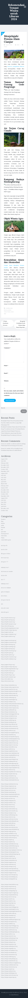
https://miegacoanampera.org (8, 813)
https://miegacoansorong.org (8, 858)
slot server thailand (6, 587)
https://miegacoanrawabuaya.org (9, 827)
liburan (5, 310)
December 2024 (5, 490)
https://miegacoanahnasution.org (9, 784)
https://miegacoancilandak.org (8, 952)
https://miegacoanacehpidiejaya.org (10, 753)
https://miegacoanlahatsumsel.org (9, 965)
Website (6, 381)
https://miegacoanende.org (8, 798)
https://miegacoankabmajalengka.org (10, 932)
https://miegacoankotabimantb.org (9, 821)
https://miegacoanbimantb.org (8, 710)
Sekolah (3, 527)
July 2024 (3, 500)
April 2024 (3, 506)
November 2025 (5, 467)
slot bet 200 (4, 549)
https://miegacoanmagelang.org (9, 890)
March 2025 (4, 483)
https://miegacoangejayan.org (8, 786)
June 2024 (3, 502)
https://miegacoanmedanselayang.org (10, 870)
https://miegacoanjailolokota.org (9, 751)
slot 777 (3, 579)
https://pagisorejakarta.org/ (8, 636)
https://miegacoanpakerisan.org (9, 773)
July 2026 (3, 461)
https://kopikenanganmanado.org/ (9, 668)
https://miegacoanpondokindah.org (10, 829)
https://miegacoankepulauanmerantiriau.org (12, 703)
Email (6, 373)
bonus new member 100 (7, 448)
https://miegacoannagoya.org (8, 866)
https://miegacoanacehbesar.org (9, 724)
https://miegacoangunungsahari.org (10, 767)
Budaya (3, 523)
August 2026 (4, 459)
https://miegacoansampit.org (8, 915)
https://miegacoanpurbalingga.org (9, 907)
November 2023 (5, 508)
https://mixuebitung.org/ (7, 626)
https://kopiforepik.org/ (7, 652)
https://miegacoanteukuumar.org (9, 975)
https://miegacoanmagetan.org (8, 718)
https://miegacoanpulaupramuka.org (10, 794)
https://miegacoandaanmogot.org (9, 938)
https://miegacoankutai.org (8, 749)
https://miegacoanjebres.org (8, 901)
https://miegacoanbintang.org (8, 697)
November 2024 (5, 492)
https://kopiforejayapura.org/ (8, 624)
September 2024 (5, 496)
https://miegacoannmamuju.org (9, 712)
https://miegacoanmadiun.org (8, 775)
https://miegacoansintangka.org (9, 699)
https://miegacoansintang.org (8, 792)
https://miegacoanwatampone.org (9, 740)
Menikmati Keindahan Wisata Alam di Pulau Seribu (13, 427)
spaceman (3, 531)
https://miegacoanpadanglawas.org (10, 909)
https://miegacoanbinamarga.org (9, 815)
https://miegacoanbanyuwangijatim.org (11, 962)
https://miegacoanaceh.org (8, 804)
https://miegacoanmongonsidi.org (9, 868)
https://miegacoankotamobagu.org (9, 705)
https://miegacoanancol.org (8, 769)
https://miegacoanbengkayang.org (9, 763)
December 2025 (5, 465)
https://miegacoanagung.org (8, 800)
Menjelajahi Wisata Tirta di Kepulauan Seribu (12, 420)
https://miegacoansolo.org (7, 899)
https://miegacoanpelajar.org (8, 903)
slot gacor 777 (4, 561)
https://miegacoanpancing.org (8, 977)
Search (3, 408)
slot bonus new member (7, 571)
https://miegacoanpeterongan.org (9, 892)
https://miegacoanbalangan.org (9, 973)
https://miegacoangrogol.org (8, 831)
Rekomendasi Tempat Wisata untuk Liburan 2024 (16, 12)
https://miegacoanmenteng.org (9, 837)
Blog (2, 521)
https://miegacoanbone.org (8, 934)
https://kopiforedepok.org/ (8, 670)
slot (2, 529)
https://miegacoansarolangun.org (9, 759)
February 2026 (4, 463)
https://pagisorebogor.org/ (8, 664)
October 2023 (4, 510)
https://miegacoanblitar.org (8, 923)
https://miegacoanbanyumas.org (9, 693)
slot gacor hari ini (5, 600)
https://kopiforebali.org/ (7, 672)
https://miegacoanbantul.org (8, 971)
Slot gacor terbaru (5, 553)
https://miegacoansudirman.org (9, 940)
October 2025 (4, 469)
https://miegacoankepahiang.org (9, 958)
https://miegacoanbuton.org (8, 730)
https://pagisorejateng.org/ (8, 648)
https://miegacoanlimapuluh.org (9, 761)
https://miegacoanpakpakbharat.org (10, 755)
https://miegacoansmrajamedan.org (10, 780)
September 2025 (5, 471)
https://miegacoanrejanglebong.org (10, 732)
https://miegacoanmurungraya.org (9, 707)
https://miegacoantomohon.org (9, 954)
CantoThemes (15, 994)
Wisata (5, 46)
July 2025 (3, 475)
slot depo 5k (4, 545)
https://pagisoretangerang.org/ (9, 666)
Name (6, 365)
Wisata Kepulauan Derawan (5, 323)
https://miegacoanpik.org (7, 839)
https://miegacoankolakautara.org (9, 843)
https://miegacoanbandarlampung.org (10, 854)
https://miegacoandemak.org (8, 757)
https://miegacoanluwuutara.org (9, 726)
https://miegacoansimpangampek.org (10, 738)
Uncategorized (5, 533)
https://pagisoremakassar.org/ (8, 634)
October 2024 (4, 494)
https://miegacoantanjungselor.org (10, 852)
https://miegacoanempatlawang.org (10, 736)
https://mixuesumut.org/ (7, 681)
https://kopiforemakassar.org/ (8, 659)
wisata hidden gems (6, 540)
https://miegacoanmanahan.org (9, 685)
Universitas (4, 535)
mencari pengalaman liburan (15, 66)
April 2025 (3, 481)
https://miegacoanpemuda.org (8, 788)
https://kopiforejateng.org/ (8, 619)
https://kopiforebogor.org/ (8, 675)
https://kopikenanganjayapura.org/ (10, 628)
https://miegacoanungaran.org (8, 921)
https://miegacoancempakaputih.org (10, 765)
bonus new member (6, 443)
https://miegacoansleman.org (8, 864)
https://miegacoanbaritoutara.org (9, 743)
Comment (7, 348)
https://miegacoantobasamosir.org (9, 728)
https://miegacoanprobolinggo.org (9, 925)
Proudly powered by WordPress (10, 992)
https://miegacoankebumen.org (9, 929)
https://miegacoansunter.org (8, 936)
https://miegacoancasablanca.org (9, 950)
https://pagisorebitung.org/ (8, 644)
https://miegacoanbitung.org (8, 956)
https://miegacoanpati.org (7, 969)
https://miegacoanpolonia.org (8, 886)
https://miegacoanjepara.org (8, 917)
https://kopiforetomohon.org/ (9, 657)
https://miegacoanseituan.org (8, 888)
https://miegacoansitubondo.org (9, 960)
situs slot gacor (5, 612)
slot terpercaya (5, 557)
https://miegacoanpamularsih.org (9, 894)
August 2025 (4, 473)
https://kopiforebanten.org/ (8, 617)
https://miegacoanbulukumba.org (9, 695)
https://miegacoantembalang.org (9, 876)
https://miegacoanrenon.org (8, 790)
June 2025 (3, 477)
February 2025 (4, 485)
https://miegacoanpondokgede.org (10, 835)
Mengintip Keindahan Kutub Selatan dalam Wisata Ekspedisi (20, 324)
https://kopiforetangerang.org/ (9, 630)
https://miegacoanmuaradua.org (9, 848)
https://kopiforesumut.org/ (8, 622)
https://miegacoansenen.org (8, 817)
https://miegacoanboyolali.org (8, 913)
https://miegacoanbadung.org (8, 720)
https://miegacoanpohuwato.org (9, 689)
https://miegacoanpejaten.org (8, 944)
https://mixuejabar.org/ (7, 679)
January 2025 (4, 488)
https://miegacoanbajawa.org (8, 701)
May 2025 (3, 479)
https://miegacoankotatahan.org (9, 808)
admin (18, 44)
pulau (2, 525)
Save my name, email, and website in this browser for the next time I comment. (14, 393)
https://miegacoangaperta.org (8, 872)
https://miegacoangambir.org (8, 948)
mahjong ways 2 (5, 567)
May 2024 (3, 504)
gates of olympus (5, 591)
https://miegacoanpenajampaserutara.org (11, 850)
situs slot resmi (5, 608)
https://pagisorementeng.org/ (8, 640)
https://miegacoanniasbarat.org (9, 716)
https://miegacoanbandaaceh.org (9, 946)
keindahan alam (9, 308)
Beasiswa (3, 519)
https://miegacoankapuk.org (8, 942)
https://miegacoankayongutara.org (10, 687)
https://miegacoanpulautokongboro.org (11, 691)
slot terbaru (4, 595)
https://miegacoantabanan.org (8, 722)
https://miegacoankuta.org (8, 905)
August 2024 (4, 498)
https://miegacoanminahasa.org (9, 860)
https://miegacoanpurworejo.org (9, 745)
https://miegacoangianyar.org (8, 862)
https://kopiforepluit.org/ (7, 654)
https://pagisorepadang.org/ (8, 646)
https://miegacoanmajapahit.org (9, 879)
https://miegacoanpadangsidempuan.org (11, 911)
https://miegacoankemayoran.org (9, 819)
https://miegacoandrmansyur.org (9, 778)
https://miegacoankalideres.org (9, 833)
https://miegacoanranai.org (8, 806)
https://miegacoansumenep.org (9, 967)
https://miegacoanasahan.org (8, 734)
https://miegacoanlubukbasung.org (10, 846)
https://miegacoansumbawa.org (9, 747)
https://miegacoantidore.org (8, 802)
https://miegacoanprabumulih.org (9, 796)
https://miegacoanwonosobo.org (9, 810)
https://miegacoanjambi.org (8, 856)
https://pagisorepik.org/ (7, 632)
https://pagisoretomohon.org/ (9, 642)
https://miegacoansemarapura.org (9, 927)
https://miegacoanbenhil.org (8, 823)
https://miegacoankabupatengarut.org (10, 919)
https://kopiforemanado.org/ (8, 677)
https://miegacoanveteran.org (8, 896)
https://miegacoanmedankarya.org (9, 884)
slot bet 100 (4, 575)
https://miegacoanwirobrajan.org (9, 874)
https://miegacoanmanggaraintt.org (10, 714)
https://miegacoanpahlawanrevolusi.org (11, 771)
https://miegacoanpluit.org (8, 841)
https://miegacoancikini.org (8, 825)
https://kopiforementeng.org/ (8, 650)
